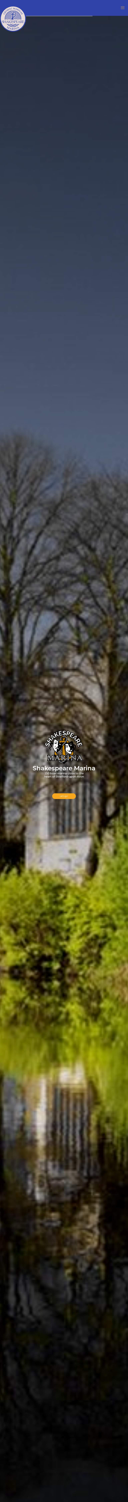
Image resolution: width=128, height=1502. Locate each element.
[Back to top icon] (112, 1495)
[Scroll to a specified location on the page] (64, 796)
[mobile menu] (123, 8)
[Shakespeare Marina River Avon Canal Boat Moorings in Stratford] (13, 16)
